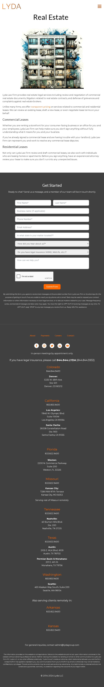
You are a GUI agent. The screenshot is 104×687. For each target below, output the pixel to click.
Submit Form (52, 287)
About (32, 335)
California (52, 401)
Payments (45, 335)
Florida (52, 449)
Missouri (52, 479)
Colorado (53, 367)
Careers (58, 335)
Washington (52, 574)
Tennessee (52, 509)
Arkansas (53, 607)
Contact (70, 335)
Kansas (53, 626)
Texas (52, 537)
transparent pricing (40, 107)
